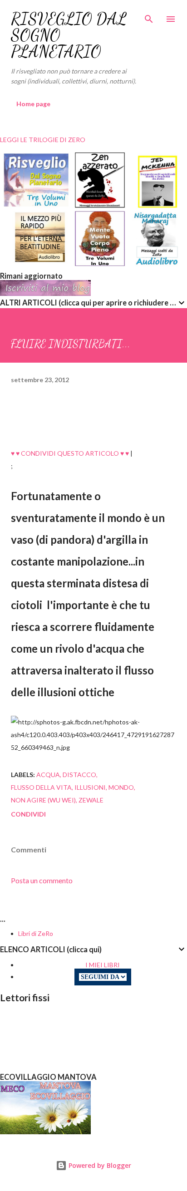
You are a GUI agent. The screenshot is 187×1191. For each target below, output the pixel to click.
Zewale (91, 800)
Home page (33, 104)
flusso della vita (41, 787)
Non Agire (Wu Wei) (43, 800)
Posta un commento (42, 880)
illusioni (90, 787)
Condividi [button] (28, 814)
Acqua (48, 774)
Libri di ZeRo (35, 933)
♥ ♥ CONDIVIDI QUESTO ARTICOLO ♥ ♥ (70, 453)
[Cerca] (148, 16)
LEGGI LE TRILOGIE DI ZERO (42, 139)
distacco (79, 774)
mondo (121, 787)
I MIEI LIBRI (102, 965)
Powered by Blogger (99, 1165)
